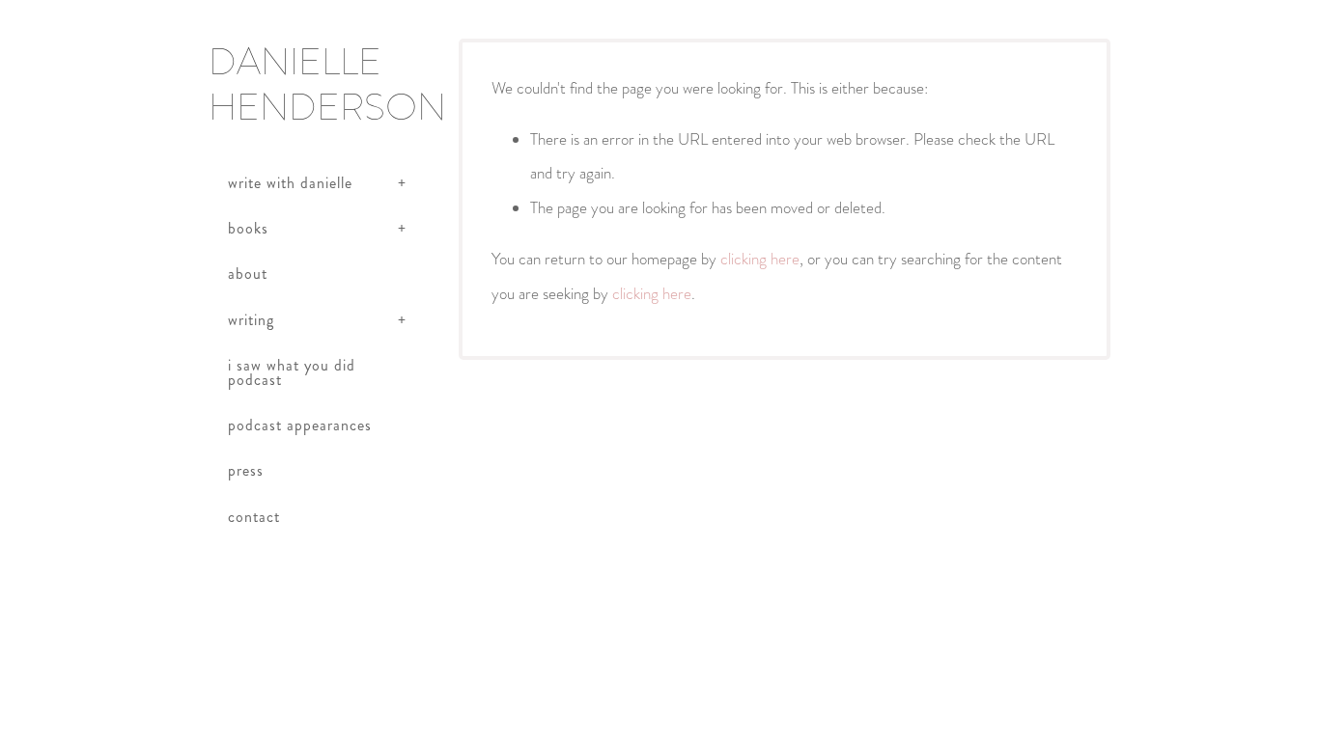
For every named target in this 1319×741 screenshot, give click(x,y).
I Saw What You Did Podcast (291, 372)
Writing (251, 320)
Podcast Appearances (300, 425)
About (247, 273)
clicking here (760, 259)
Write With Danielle (290, 183)
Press (246, 470)
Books (248, 228)
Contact (254, 517)
